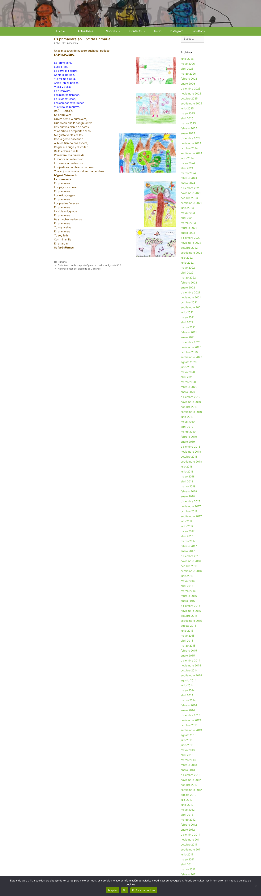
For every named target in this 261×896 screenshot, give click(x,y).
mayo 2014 (188, 690)
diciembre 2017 (190, 501)
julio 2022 (187, 257)
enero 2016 (188, 600)
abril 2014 (187, 695)
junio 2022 (187, 262)
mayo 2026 (188, 63)
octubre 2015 (189, 615)
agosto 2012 (188, 794)
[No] (256, 886)
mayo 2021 (188, 317)
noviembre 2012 (191, 779)
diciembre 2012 (190, 774)
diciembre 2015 (190, 605)
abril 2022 (187, 272)
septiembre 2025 (191, 103)
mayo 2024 (188, 163)
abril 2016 (187, 585)
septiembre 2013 (191, 730)
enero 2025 (188, 133)
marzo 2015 (188, 645)
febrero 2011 (189, 874)
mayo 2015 (188, 635)
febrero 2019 (189, 436)
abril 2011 (187, 864)
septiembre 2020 (191, 357)
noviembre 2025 (191, 93)
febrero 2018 (189, 491)
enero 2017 (188, 551)
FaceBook (198, 31)
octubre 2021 (189, 302)
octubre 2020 (189, 352)
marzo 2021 (188, 327)
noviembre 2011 (191, 839)
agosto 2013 (188, 735)
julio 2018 (187, 466)
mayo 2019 (188, 421)
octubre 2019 (189, 406)
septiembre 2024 (191, 153)
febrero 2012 (189, 824)
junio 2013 (187, 745)
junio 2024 (187, 158)
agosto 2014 (188, 680)
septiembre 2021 (191, 307)
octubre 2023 (189, 198)
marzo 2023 (188, 222)
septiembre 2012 (191, 789)
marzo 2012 (188, 819)
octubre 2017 (189, 511)
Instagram (176, 31)
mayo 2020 (188, 372)
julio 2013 (187, 740)
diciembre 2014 (190, 660)
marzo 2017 (188, 541)
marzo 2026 (188, 73)
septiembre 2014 (191, 675)
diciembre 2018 (190, 446)
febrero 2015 (189, 650)
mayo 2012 (188, 809)
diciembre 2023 (190, 188)
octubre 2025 (189, 98)
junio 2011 (187, 854)
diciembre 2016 (190, 556)
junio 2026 (187, 58)
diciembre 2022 (190, 237)
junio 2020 (187, 367)
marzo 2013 (188, 760)
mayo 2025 (188, 113)
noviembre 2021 (191, 297)
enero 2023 (188, 232)
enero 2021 (188, 337)
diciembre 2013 (190, 715)
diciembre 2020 (190, 342)
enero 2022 (188, 287)
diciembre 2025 (190, 88)
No (125, 890)
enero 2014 (188, 710)
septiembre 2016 (191, 571)
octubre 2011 (189, 844)
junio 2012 (187, 804)
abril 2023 (187, 217)
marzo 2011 (188, 869)
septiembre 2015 (191, 620)
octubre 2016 (189, 566)
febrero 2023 (189, 227)
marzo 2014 (188, 700)
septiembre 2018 (191, 461)
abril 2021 (187, 322)
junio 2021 (187, 312)
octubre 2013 (189, 725)
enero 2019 (188, 441)
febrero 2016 (189, 595)
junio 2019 (187, 416)
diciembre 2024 (190, 138)
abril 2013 (187, 755)
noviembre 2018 (191, 451)
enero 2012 (188, 829)
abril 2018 (187, 481)
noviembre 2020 (191, 347)
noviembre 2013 (191, 720)
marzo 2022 (188, 277)
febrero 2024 (189, 178)
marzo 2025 (188, 123)
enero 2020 (188, 391)
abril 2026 (187, 68)
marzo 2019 (188, 431)
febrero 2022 (189, 282)
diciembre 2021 (190, 292)
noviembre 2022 (191, 242)
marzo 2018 (188, 486)
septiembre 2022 (191, 252)
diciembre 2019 (190, 396)
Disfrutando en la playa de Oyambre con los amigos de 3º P (89, 265)
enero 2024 (188, 183)
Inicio (157, 31)
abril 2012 (187, 814)
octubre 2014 (189, 670)
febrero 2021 (189, 332)
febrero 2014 (189, 705)
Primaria (62, 261)
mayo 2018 (188, 476)
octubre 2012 (189, 784)
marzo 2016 (188, 590)
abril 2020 (187, 377)
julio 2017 (186, 521)
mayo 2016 (188, 580)
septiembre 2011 (191, 849)
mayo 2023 (188, 212)
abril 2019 (187, 426)
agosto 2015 (188, 625)
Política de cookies (143, 890)
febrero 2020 (189, 387)
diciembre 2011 (190, 834)
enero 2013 (188, 769)
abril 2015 (187, 640)
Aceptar (112, 890)
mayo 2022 (188, 267)
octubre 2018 (189, 456)
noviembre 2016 (191, 561)
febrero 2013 (189, 764)
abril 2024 (187, 168)
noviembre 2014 (191, 665)
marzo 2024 (188, 173)
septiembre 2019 (191, 411)
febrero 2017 (189, 546)
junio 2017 (187, 526)
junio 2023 (187, 207)
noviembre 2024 (191, 143)
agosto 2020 (189, 362)
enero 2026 (188, 83)
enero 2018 (188, 496)
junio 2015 (187, 630)
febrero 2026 (189, 78)
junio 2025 (187, 108)
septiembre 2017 (191, 516)
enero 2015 (188, 655)
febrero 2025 (189, 128)
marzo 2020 (188, 382)
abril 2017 (187, 536)
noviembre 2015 (191, 610)
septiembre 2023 (191, 202)
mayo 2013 (188, 750)
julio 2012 (186, 799)
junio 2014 (187, 685)
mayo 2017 (188, 531)
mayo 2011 (187, 859)
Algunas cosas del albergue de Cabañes (79, 268)
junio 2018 (187, 471)
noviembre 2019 (191, 401)
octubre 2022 (189, 247)
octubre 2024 (189, 148)
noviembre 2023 (191, 193)
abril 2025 (187, 118)
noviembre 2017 (191, 506)
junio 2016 (187, 576)
